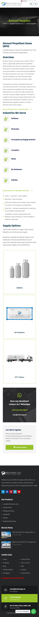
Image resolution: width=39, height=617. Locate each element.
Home (5, 23)
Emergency (6, 573)
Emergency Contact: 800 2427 (12, 578)
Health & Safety (8, 569)
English (25, 1)
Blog (4, 566)
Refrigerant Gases (8, 511)
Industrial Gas (7, 507)
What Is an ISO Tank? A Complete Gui (24, 542)
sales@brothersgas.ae (19, 415)
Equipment (6, 514)
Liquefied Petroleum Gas (16, 23)
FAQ (22, 566)
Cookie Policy (25, 573)
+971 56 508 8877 (15, 597)
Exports (5, 518)
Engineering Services (9, 521)
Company (6, 563)
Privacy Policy (25, 559)
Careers (23, 569)
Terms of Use (25, 563)
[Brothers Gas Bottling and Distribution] (11, 4)
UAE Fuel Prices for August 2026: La (23, 532)
